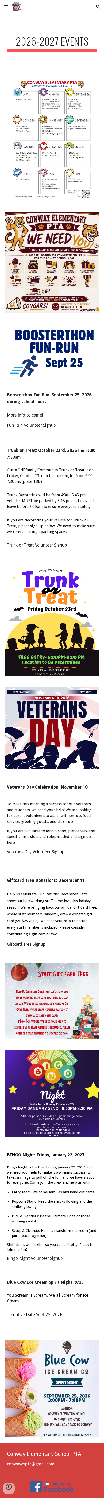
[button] (6, 6)
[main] (52, 43)
